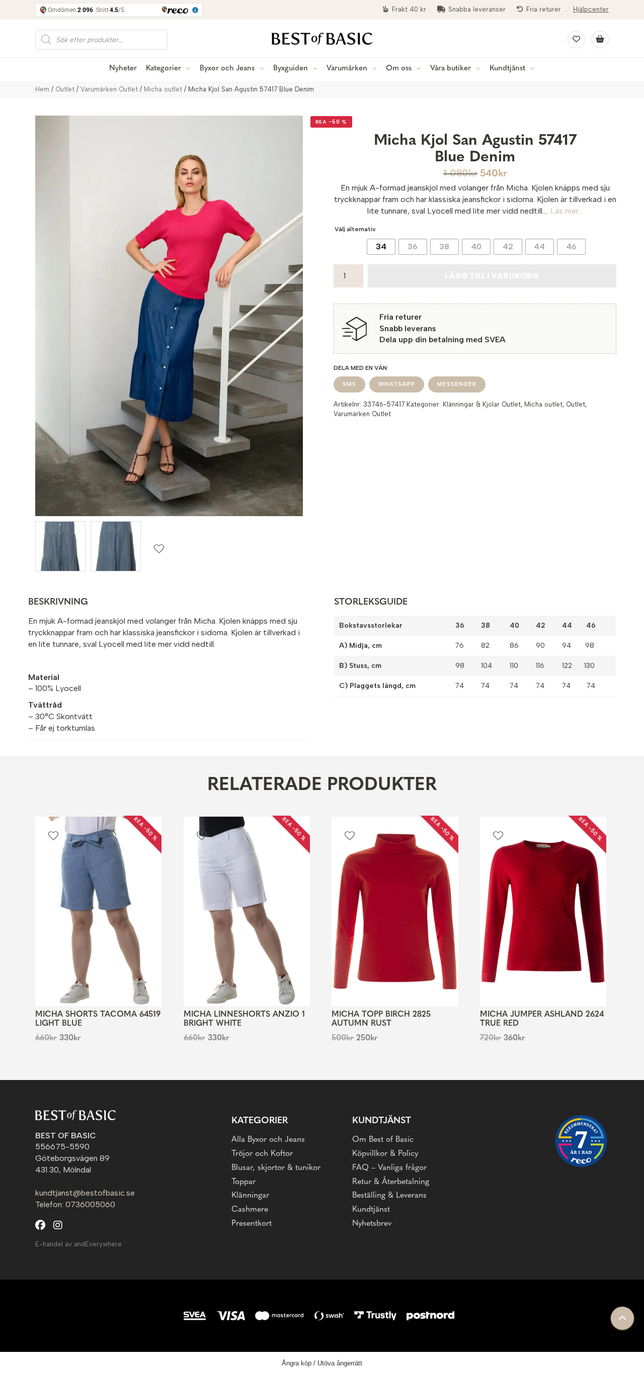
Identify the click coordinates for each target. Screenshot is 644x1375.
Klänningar (250, 1196)
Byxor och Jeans (227, 68)
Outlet (64, 89)
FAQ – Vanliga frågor (389, 1168)
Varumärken (347, 68)
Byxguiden (290, 68)
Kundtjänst (507, 68)
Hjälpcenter (591, 9)
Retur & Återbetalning (390, 1182)
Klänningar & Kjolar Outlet (482, 404)
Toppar (243, 1182)
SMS (349, 384)
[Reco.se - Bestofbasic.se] (581, 1141)
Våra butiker (450, 68)
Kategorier (163, 68)
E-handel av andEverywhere (78, 1244)
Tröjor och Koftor (262, 1154)
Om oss (399, 68)
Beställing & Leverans (389, 1196)
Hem (42, 89)
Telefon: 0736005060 (75, 1204)
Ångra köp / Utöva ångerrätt (322, 1363)
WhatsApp (396, 384)
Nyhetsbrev (371, 1224)
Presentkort (251, 1224)
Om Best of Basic (383, 1140)
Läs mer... (566, 211)
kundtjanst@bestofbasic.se (85, 1193)
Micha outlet (163, 89)
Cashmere (249, 1210)
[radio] (381, 246)
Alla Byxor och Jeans (268, 1140)
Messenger (456, 384)
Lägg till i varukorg (492, 275)
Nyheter (123, 68)
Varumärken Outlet (109, 89)
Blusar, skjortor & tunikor (275, 1168)
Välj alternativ (355, 229)
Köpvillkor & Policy (385, 1154)
